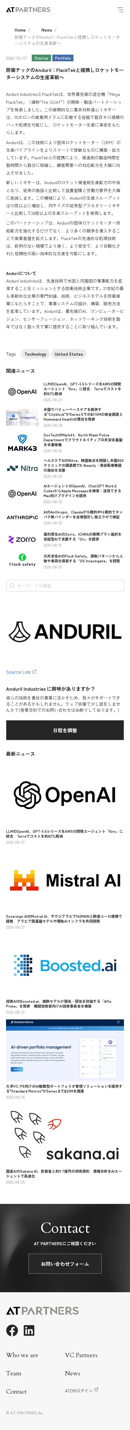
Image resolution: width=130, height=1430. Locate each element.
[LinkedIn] (29, 1330)
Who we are (22, 1355)
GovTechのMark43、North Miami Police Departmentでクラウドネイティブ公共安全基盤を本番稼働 (83, 439)
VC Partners (81, 1355)
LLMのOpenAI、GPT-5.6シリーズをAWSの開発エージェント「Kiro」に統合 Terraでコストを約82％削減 (82, 388)
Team (13, 1373)
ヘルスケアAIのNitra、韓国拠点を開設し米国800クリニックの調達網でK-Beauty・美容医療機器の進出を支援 (84, 465)
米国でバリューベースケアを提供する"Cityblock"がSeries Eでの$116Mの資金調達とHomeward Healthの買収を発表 (83, 414)
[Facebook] (12, 1330)
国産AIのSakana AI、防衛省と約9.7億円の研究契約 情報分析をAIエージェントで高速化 (64, 1173)
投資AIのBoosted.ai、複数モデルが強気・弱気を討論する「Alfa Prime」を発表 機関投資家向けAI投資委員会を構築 (58, 1003)
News (46, 30)
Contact (16, 1392)
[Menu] (120, 9)
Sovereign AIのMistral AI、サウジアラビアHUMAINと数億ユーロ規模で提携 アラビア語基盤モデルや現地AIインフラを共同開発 (64, 918)
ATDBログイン (79, 1391)
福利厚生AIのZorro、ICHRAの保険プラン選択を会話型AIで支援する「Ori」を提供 (83, 536)
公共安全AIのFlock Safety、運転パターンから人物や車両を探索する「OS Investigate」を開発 (83, 558)
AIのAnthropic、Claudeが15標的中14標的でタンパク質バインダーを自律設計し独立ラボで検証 (83, 514)
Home (20, 30)
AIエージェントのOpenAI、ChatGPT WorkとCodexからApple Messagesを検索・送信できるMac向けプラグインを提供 (82, 490)
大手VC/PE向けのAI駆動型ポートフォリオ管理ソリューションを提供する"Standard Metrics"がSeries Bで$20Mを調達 (64, 1088)
